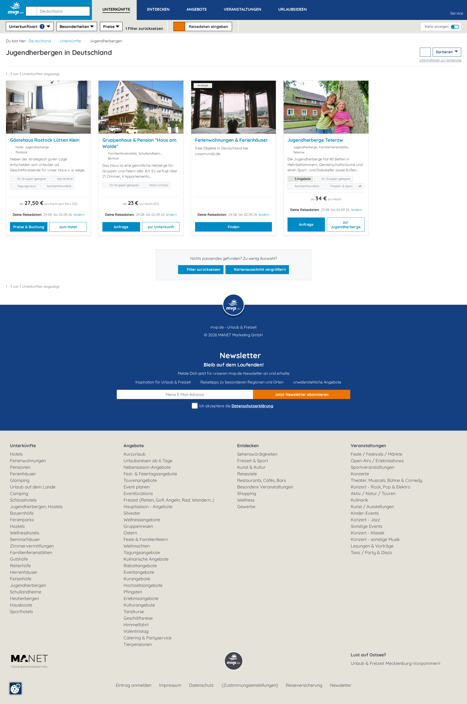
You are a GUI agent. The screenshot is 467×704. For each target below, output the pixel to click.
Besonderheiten (74, 26)
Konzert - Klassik (368, 533)
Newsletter (340, 685)
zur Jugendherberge (346, 224)
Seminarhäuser (25, 539)
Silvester (132, 513)
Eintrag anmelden (133, 685)
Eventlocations (138, 493)
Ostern (130, 533)
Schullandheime (25, 592)
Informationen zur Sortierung (440, 60)
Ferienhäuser (23, 474)
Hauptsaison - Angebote (148, 506)
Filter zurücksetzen (203, 269)
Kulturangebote (139, 605)
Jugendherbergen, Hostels (36, 506)
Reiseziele (247, 474)
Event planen (137, 487)
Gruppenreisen (138, 526)
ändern (78, 214)
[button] (59, 9)
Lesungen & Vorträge (372, 546)
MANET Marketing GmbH (240, 334)
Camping (19, 493)
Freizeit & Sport (252, 460)
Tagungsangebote (142, 552)
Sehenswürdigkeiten (257, 454)
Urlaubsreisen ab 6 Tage (148, 460)
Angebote (134, 445)
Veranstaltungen (368, 445)
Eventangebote (139, 572)
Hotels (16, 454)
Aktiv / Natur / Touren (373, 493)
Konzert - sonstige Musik (375, 539)
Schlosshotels (23, 500)
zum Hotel (68, 227)
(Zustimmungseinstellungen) (250, 685)
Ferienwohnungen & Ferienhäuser (231, 140)
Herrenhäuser (23, 572)
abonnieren (302, 394)
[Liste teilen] (425, 52)
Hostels (17, 526)
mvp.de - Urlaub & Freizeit (233, 327)
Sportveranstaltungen (372, 467)
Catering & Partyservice (147, 638)
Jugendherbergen (28, 585)
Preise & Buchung (28, 227)
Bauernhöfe (22, 513)
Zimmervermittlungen (32, 546)
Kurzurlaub (135, 454)
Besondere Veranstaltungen (265, 487)
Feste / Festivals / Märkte (376, 454)
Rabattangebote (140, 565)
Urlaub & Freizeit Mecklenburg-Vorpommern (395, 663)
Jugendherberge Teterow (315, 140)
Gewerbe (246, 506)
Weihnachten (137, 546)
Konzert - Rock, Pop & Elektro (380, 487)
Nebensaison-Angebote (147, 467)
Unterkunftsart (26, 26)
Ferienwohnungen (28, 460)
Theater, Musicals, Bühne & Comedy (386, 480)
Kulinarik (359, 500)
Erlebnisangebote (141, 598)
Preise (109, 26)
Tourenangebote (140, 480)
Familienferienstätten (31, 552)
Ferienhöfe (20, 579)
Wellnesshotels (24, 533)
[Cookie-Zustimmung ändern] (15, 688)
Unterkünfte (70, 40)
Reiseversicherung (304, 685)
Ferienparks (22, 519)
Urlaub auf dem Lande (32, 487)
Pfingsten (133, 592)
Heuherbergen (24, 598)
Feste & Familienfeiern (146, 539)
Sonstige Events (366, 526)
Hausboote (21, 605)
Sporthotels (21, 611)
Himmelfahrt (136, 624)
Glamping (19, 480)
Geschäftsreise (138, 618)
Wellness (245, 500)
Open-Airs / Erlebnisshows (377, 460)
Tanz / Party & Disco (371, 552)
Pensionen (20, 467)
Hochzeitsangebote (143, 585)
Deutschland (39, 40)
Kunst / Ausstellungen (372, 506)
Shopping (246, 493)
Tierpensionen (138, 644)
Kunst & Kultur (251, 467)
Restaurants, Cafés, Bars (261, 480)
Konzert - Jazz (365, 519)
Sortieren (445, 52)
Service (456, 13)
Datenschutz (201, 685)
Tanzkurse (134, 611)
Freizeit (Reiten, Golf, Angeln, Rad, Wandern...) (169, 500)
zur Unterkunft (161, 227)
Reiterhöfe (20, 565)
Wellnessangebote (142, 519)
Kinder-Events (365, 513)
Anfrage (121, 227)
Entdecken (248, 445)
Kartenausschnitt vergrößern (259, 269)
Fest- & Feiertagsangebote (150, 474)
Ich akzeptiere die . (236, 405)
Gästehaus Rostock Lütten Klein (45, 140)
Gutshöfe (19, 559)
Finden (233, 227)
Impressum (170, 685)
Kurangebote (137, 579)
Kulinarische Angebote (146, 559)
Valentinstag (136, 631)
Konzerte (360, 474)
